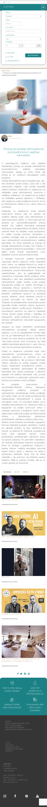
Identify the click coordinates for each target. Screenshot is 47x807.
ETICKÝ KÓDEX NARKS (13, 725)
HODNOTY (9, 751)
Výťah (10, 57)
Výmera (9, 42)
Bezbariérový (14, 61)
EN (9, 2)
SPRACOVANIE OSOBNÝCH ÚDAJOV (18, 729)
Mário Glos (6, 71)
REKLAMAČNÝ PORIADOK (14, 727)
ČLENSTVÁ (9, 745)
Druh (8, 12)
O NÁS (7, 743)
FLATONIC (8, 7)
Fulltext (9, 27)
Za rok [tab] (16, 472)
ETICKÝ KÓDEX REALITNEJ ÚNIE (17, 723)
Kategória (10, 35)
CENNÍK (8, 721)
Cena (8, 20)
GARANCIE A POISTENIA (14, 749)
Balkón (11, 53)
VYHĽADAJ (34, 55)
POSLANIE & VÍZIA (12, 747)
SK (4, 2)
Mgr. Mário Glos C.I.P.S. (15, 138)
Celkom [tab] (25, 472)
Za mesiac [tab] (7, 472)
